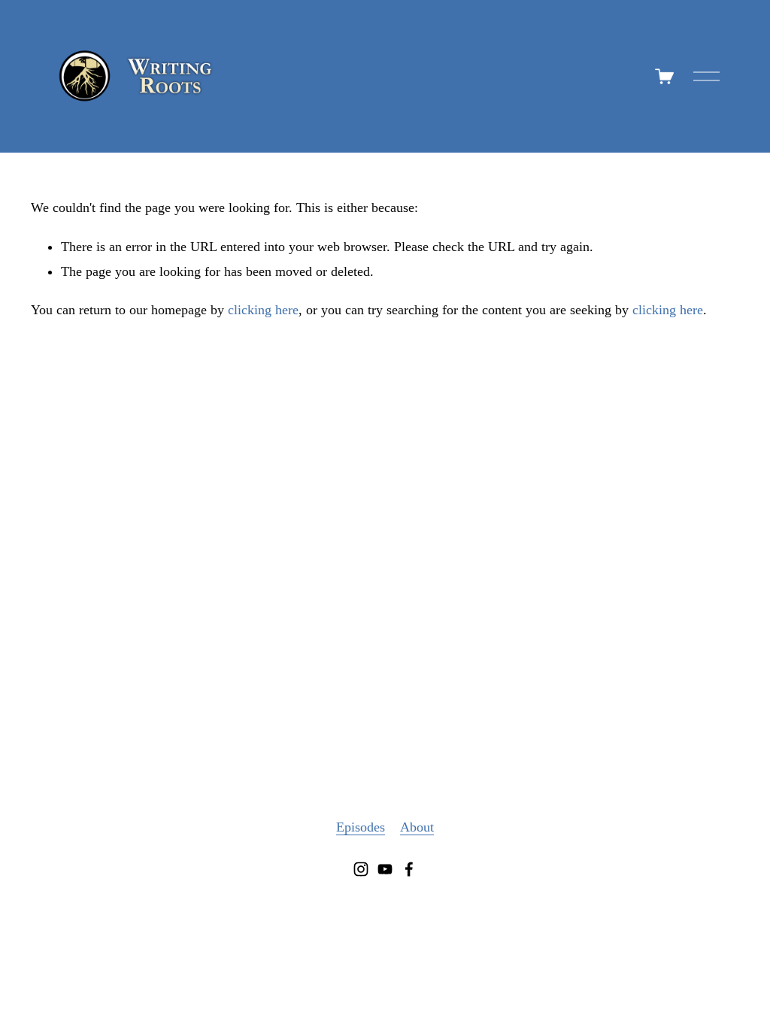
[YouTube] (385, 869)
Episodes (360, 827)
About (417, 827)
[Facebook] (409, 869)
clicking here (263, 309)
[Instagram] (360, 869)
